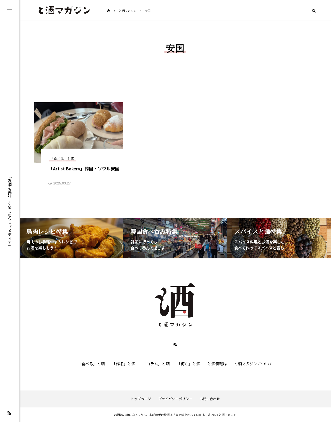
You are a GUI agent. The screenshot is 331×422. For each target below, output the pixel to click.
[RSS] (9, 413)
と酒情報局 (217, 363)
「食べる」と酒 (91, 363)
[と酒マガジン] (63, 10)
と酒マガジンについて (253, 363)
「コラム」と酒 (156, 363)
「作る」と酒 (123, 363)
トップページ (141, 399)
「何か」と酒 (188, 363)
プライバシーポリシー (175, 399)
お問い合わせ (209, 399)
